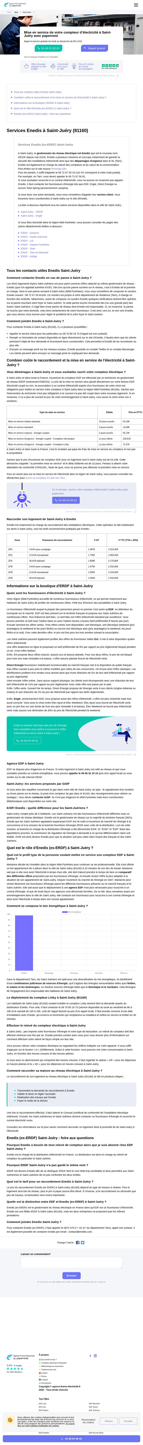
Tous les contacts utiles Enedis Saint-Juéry (37, 92)
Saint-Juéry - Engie (31, 215)
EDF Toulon (93, 1407)
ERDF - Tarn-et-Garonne (34, 252)
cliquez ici (102, 1282)
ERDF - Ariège (29, 256)
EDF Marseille (94, 1404)
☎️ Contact (43, 1373)
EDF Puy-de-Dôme (96, 1433)
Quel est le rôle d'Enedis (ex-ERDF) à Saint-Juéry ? (42, 108)
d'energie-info (58, 168)
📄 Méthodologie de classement (51, 1366)
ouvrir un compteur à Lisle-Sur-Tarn (46, 477)
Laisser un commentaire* (36, 1254)
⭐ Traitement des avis (47, 1370)
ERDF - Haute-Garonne (34, 236)
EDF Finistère (44, 1433)
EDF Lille (42, 1407)
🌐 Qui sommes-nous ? (48, 1360)
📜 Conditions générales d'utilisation (53, 1363)
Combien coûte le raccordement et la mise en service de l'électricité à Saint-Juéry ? (60, 97)
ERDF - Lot (27, 240)
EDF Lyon (42, 1404)
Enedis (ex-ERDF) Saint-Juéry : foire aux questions (42, 113)
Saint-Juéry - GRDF (32, 211)
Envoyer (72, 1275)
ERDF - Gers (28, 248)
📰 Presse (43, 1376)
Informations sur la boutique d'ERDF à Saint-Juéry (42, 102)
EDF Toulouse (94, 1410)
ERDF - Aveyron (30, 232)
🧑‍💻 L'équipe (43, 1380)
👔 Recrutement (45, 1383)
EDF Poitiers (43, 1410)
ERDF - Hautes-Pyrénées (35, 244)
